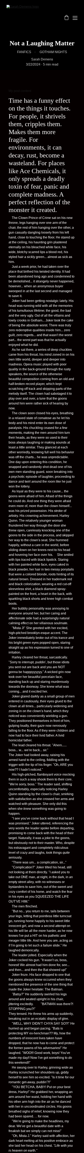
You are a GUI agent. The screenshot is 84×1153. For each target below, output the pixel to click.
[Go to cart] (66, 18)
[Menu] (75, 18)
